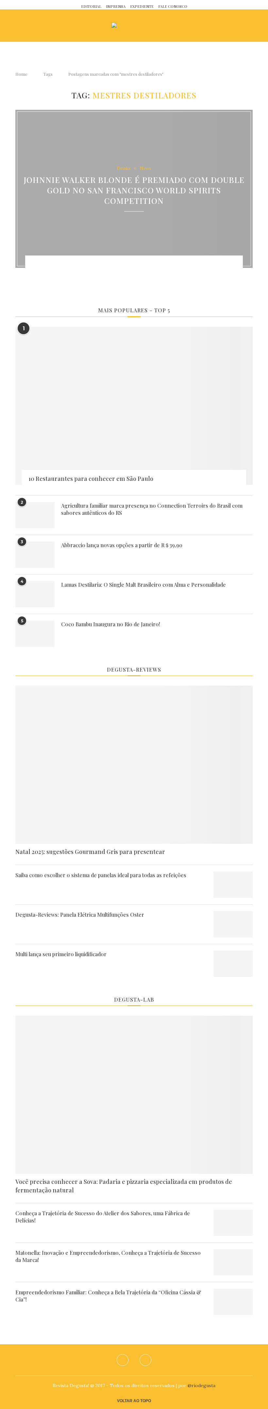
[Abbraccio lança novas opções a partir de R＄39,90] (35, 555)
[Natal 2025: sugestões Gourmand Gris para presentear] (134, 765)
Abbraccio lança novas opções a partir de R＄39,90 (121, 545)
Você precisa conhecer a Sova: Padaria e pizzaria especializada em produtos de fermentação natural (123, 1186)
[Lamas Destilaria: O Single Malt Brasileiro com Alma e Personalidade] (35, 594)
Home (21, 74)
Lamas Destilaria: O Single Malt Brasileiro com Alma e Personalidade (143, 584)
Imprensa (116, 6)
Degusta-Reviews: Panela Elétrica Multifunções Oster (79, 914)
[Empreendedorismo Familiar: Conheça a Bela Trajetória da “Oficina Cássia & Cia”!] (233, 1302)
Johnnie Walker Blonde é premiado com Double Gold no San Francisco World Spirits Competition (134, 190)
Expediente (142, 6)
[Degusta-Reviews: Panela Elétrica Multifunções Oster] (233, 924)
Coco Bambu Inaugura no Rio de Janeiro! (110, 624)
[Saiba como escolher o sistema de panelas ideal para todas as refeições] (233, 885)
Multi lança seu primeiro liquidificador (61, 954)
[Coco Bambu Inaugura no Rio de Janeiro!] (35, 634)
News (145, 168)
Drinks (124, 168)
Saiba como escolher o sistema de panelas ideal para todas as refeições (100, 875)
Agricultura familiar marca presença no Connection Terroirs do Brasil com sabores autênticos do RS (152, 509)
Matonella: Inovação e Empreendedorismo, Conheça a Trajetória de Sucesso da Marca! (108, 1256)
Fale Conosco (172, 6)
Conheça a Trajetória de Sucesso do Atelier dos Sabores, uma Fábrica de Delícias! (102, 1217)
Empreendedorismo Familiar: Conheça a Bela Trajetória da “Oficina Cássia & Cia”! (108, 1296)
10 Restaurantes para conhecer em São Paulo (90, 479)
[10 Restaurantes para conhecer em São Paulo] (134, 406)
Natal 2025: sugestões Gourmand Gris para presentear (90, 852)
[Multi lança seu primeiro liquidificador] (233, 964)
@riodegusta (201, 1385)
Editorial (91, 6)
